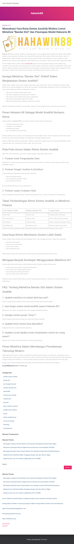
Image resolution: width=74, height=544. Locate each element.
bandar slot (6, 25)
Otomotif (5, 402)
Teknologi (6, 424)
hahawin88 (6, 391)
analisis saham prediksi (10, 376)
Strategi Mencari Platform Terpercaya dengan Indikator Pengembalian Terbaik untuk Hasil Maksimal (32, 503)
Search (4, 464)
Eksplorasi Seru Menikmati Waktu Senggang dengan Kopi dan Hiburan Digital (26, 455)
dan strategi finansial (9, 384)
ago (23, 365)
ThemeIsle (44, 539)
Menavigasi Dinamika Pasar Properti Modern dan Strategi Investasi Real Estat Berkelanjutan (31, 451)
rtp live (5, 413)
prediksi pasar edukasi (10, 410)
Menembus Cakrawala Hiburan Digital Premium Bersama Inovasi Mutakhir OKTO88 (28, 447)
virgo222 (5, 526)
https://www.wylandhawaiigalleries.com (14, 508)
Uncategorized (7, 428)
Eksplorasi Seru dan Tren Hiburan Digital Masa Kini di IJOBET (22, 458)
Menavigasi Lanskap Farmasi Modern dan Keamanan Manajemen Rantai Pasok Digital (29, 444)
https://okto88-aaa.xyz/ (9, 518)
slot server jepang (8, 421)
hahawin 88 (28, 63)
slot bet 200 (5, 523)
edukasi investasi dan (9, 387)
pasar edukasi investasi (10, 406)
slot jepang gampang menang (11, 513)
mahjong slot (7, 398)
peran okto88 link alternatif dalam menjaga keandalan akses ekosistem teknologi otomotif (29, 498)
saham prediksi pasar (9, 417)
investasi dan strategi (9, 395)
